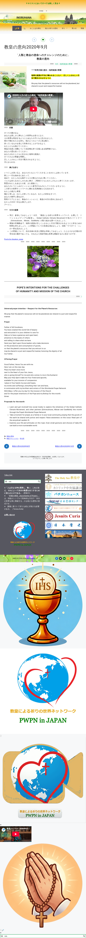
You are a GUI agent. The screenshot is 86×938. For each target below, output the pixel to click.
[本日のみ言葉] (43, 647)
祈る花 (22, 438)
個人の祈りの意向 (51, 28)
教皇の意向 (10, 436)
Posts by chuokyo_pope (13, 239)
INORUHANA (24, 17)
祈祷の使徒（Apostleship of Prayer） (24, 496)
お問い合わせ (9, 515)
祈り (63, 28)
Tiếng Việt (8, 475)
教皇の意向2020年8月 (21, 446)
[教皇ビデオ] (43, 822)
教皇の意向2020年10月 (64, 446)
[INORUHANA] (56, 558)
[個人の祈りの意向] (43, 927)
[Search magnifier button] (39, 481)
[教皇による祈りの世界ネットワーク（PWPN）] (43, 733)
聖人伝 (74, 28)
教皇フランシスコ (12, 438)
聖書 (82, 28)
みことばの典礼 (35, 28)
